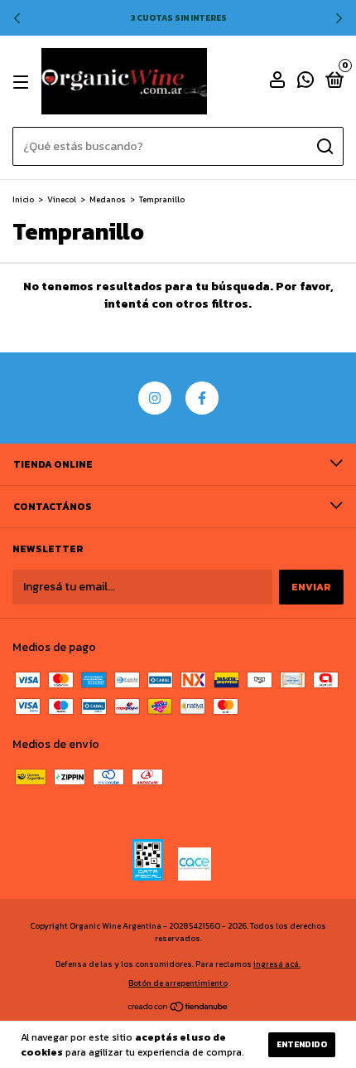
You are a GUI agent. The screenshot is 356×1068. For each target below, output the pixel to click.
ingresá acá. (277, 964)
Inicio (23, 199)
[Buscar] (324, 147)
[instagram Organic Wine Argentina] (154, 398)
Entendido (302, 1044)
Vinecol (61, 199)
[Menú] (23, 82)
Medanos (107, 199)
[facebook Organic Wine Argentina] (202, 398)
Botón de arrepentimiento (178, 983)
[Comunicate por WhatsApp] (305, 83)
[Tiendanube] (178, 1008)
